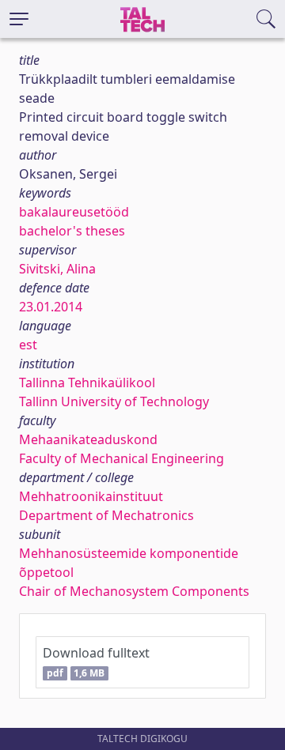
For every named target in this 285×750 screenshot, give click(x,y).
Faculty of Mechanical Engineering (121, 458)
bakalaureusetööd (74, 211)
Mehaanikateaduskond (88, 439)
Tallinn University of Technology (114, 401)
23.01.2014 (50, 306)
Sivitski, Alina (57, 268)
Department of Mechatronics (106, 515)
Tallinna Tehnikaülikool (87, 382)
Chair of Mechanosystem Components (134, 591)
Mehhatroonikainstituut (91, 496)
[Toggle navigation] (19, 19)
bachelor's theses (72, 230)
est (28, 344)
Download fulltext (96, 662)
